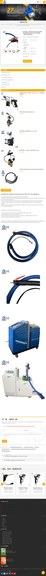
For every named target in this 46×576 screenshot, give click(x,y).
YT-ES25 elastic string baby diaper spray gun (28, 131)
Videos (3, 523)
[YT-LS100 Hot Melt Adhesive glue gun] (10, 120)
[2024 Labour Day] (3, 560)
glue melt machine (6, 535)
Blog (33, 568)
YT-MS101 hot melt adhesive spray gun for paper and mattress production (32, 93)
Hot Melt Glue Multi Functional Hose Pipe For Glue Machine (23, 449)
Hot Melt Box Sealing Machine (7, 79)
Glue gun (37, 447)
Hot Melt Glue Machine (6, 72)
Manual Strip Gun (5, 449)
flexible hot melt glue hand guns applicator (8, 488)
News (3, 525)
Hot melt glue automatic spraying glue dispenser (29, 150)
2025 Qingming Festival (11, 552)
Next (43, 484)
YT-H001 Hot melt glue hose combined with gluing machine (31, 169)
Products (4, 520)
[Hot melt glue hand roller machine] (37, 479)
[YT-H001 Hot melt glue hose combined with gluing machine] (10, 177)
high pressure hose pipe (7, 542)
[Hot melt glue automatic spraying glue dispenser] (10, 158)
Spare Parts (3, 87)
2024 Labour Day (9, 560)
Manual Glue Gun (17, 24)
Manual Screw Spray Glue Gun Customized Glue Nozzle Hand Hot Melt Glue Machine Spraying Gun (23, 488)
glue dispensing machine (7, 533)
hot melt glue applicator (7, 538)
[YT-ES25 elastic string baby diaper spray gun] (10, 139)
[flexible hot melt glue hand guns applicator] (8, 479)
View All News (4, 566)
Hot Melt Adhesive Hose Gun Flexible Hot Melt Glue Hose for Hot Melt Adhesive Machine (21, 426)
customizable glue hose (7, 540)
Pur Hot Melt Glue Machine (6, 77)
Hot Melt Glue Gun (9, 24)
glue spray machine (6, 536)
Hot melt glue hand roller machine (38, 488)
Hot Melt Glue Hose (5, 84)
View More (21, 113)
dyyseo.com (10, 570)
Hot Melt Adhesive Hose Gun (16, 447)
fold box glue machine (7, 543)
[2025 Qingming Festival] (3, 552)
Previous (2, 484)
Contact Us (4, 526)
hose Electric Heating (28, 447)
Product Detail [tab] (6, 190)
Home (3, 24)
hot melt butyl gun (6, 451)
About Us (4, 521)
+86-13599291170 (9, 506)
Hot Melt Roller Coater (5, 75)
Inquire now (27, 61)
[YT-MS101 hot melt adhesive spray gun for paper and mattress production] (10, 101)
